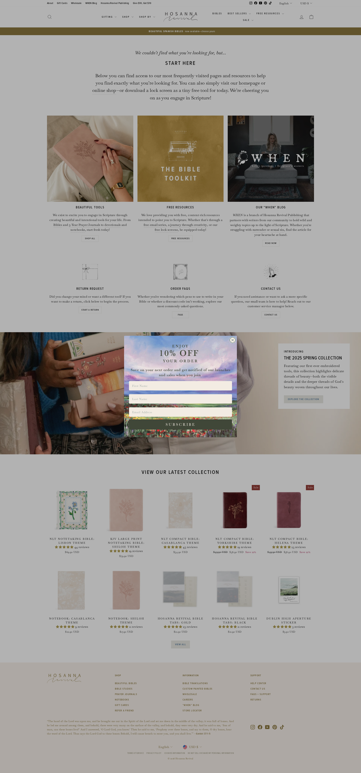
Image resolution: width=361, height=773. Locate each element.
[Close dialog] (232, 340)
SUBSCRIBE (181, 424)
